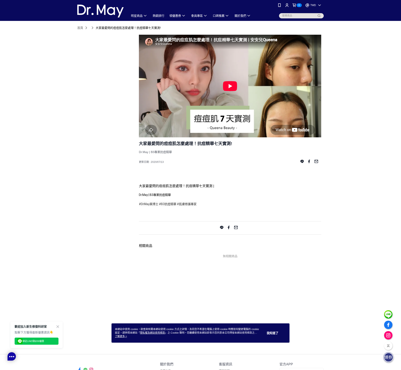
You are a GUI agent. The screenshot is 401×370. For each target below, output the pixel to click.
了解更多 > (121, 336)
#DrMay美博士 (148, 204)
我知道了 (272, 333)
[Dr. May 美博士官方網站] (100, 11)
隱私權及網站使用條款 (152, 332)
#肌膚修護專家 (187, 204)
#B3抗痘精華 (167, 204)
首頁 (80, 27)
